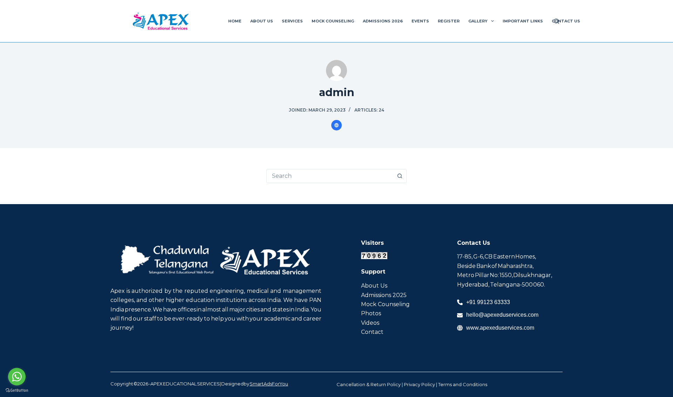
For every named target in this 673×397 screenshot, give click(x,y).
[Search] (556, 21)
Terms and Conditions (462, 384)
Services (292, 21)
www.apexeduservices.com (500, 328)
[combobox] (330, 176)
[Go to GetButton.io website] (17, 390)
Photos (371, 313)
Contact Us (566, 21)
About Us (261, 21)
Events (420, 21)
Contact (372, 332)
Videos (370, 322)
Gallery (478, 21)
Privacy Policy (419, 384)
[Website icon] (336, 125)
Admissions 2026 (383, 21)
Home (235, 21)
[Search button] (399, 176)
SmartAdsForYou (269, 383)
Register (449, 21)
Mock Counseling (333, 21)
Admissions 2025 (384, 295)
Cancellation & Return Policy (368, 384)
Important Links (523, 21)
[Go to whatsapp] (17, 376)
